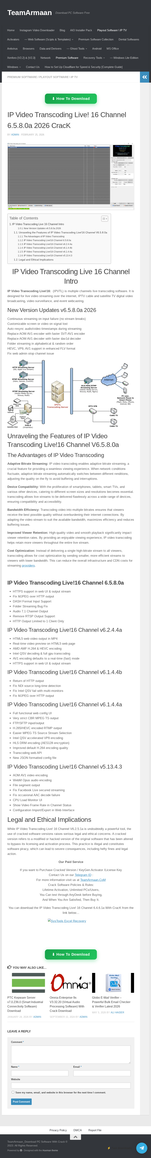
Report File (94, 1130)
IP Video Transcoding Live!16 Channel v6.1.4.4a (48, 251)
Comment (17, 1042)
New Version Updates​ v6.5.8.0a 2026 (42, 228)
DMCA (77, 1130)
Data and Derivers (51, 48)
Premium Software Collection (95, 39)
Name (15, 1066)
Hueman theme (50, 1150)
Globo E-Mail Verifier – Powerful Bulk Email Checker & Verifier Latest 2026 (111, 1002)
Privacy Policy (58, 1130)
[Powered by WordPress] (21, 1150)
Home (11, 30)
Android (96, 48)
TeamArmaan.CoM (93, 880)
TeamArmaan (29, 12)
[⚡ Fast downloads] (141, 1148)
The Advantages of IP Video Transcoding (44, 236)
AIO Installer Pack (81, 30)
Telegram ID (83, 875)
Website (15, 1079)
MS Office (113, 48)
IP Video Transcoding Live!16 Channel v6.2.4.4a (48, 244)
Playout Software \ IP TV (112, 30)
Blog (62, 30)
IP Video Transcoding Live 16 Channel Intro (38, 224)
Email (77, 1066)
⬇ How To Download (71, 99)
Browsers (28, 48)
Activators (13, 39)
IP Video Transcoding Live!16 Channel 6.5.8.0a (47, 240)
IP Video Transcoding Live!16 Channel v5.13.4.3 (48, 255)
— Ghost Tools (76, 48)
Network (46, 57)
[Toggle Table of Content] (103, 219)
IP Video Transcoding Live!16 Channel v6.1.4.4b (48, 248)
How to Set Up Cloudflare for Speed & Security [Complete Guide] (83, 66)
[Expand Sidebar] (144, 77)
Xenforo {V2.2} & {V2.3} (21, 57)
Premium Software (67, 57)
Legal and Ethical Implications (36, 259)
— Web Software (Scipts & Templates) (47, 39)
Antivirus (12, 48)
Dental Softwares (129, 39)
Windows (12, 66)
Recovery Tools (92, 57)
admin (15, 134)
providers (28, 565)
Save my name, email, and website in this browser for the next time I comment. (60, 1092)
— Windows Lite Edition (124, 57)
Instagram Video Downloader (37, 30)
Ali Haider (117, 1012)
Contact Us (33, 66)
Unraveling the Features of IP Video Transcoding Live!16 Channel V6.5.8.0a (63, 232)
